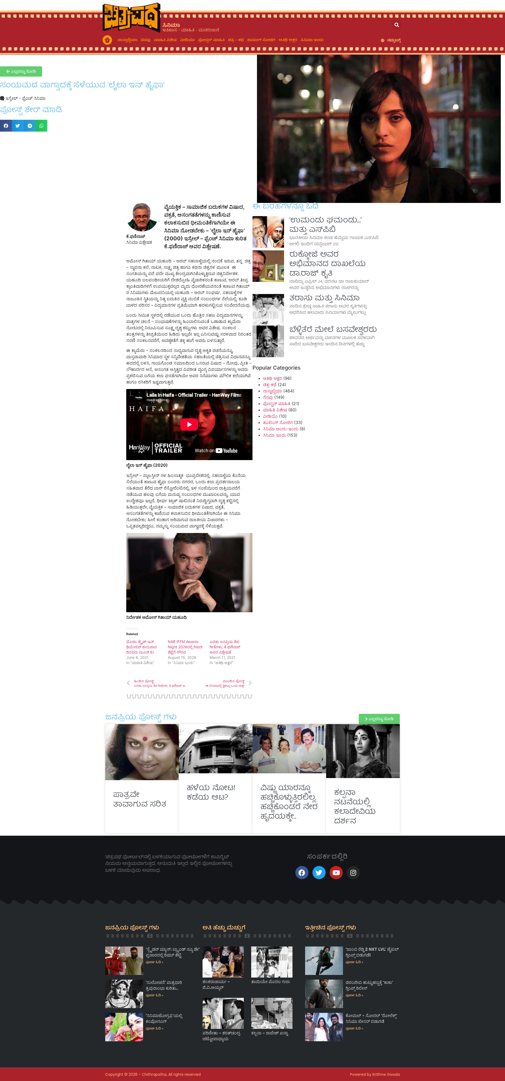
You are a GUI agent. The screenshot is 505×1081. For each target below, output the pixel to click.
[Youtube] (336, 872)
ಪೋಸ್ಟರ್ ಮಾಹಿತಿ (211, 40)
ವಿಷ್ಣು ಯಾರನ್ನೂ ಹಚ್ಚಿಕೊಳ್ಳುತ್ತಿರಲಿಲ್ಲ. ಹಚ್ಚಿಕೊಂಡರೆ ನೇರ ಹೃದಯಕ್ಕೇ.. (289, 803)
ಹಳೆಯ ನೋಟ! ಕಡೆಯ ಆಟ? (211, 793)
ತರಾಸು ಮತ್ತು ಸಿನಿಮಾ (324, 299)
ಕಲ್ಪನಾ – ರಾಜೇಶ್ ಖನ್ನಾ (269, 1032)
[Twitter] (319, 872)
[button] (396, 25)
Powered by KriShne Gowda (375, 1074)
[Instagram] (353, 872)
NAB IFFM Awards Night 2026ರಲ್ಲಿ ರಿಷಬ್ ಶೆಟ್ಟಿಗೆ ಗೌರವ (185, 646)
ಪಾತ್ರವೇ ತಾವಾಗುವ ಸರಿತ (139, 800)
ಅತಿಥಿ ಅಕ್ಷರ (288, 40)
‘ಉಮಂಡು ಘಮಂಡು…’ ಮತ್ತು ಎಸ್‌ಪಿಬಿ (325, 225)
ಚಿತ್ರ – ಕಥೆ (236, 40)
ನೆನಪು (145, 40)
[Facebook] (302, 872)
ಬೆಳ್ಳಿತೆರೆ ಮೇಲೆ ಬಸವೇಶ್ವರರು (333, 330)
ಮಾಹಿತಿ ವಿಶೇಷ (165, 40)
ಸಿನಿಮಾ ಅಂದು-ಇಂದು (280, 428)
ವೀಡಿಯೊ (187, 40)
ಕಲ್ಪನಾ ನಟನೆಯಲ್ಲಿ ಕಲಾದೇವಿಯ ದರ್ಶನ (355, 807)
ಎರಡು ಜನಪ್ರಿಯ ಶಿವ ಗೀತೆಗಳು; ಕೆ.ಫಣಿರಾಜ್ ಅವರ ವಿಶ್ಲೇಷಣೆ (225, 646)
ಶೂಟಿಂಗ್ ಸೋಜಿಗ (261, 40)
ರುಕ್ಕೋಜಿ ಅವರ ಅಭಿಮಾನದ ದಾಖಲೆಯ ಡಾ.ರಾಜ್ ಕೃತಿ (327, 264)
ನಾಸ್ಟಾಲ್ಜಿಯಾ (127, 40)
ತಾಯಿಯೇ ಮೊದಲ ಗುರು (270, 981)
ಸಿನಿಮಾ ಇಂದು (312, 40)
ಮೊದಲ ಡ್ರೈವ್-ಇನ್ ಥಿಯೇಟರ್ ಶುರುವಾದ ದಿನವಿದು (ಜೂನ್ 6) (141, 646)
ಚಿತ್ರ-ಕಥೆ (269, 384)
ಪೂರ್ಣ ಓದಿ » (154, 962)
